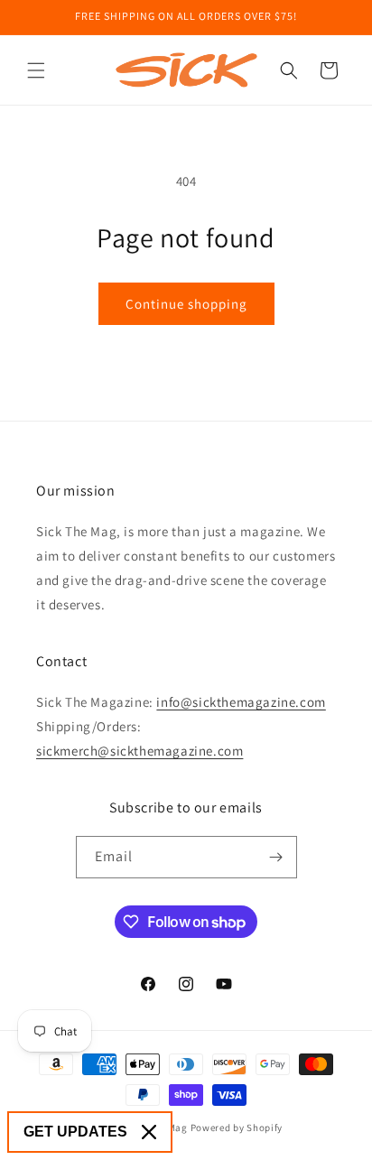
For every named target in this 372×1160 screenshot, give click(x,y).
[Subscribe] (276, 857)
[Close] (149, 1132)
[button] (36, 70)
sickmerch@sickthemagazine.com (139, 750)
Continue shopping (186, 303)
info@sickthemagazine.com (240, 701)
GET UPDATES (75, 1131)
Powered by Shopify (237, 1127)
